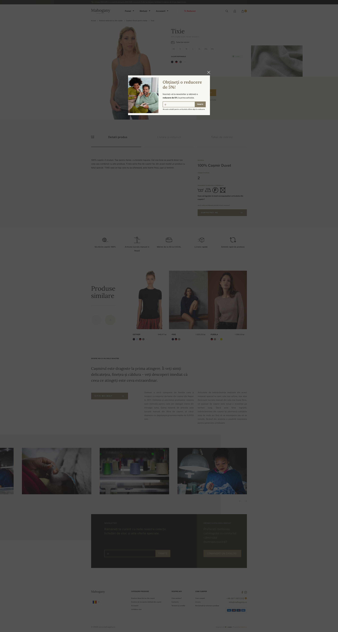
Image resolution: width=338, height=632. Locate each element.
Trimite (200, 104)
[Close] (207, 72)
